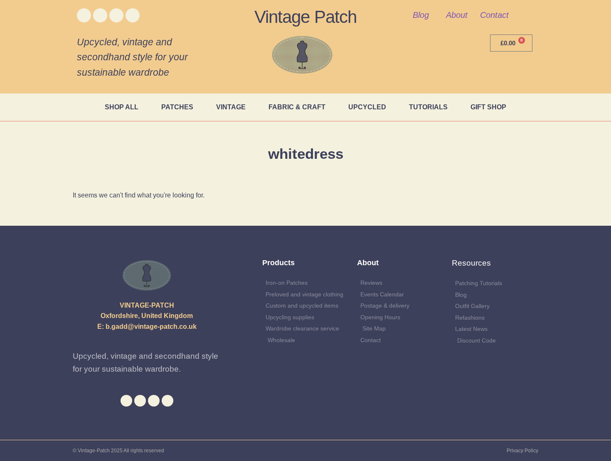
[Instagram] (116, 15)
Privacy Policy (522, 451)
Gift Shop (488, 107)
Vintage (231, 107)
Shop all (121, 107)
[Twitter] (100, 15)
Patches (177, 107)
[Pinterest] (133, 15)
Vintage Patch (305, 17)
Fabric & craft (297, 107)
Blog (421, 15)
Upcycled (367, 107)
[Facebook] (84, 15)
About (457, 15)
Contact (494, 15)
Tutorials (428, 107)
